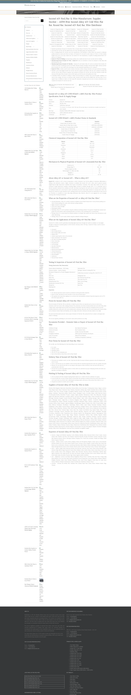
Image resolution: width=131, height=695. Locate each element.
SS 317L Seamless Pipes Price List (32, 687)
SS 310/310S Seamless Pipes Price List (33, 683)
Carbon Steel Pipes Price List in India (33, 676)
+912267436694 (73, 616)
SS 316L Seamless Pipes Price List (32, 685)
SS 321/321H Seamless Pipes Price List (33, 681)
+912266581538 (31, 645)
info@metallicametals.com (33, 648)
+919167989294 (31, 647)
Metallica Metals (72, 621)
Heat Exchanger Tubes (75, 684)
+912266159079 (73, 631)
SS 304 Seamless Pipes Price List (32, 678)
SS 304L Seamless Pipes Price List (32, 680)
